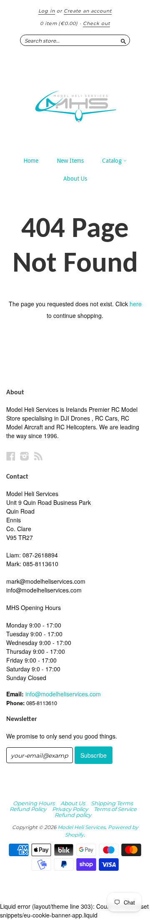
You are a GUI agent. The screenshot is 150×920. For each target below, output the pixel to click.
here (136, 304)
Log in (46, 11)
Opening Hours (34, 803)
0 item (59, 23)
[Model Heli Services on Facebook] (10, 456)
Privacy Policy (70, 809)
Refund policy (73, 815)
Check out (96, 23)
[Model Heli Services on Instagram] (24, 456)
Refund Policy (28, 809)
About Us (75, 178)
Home (30, 160)
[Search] (123, 40)
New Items (70, 160)
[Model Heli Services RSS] (38, 456)
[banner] (75, 102)
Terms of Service (115, 809)
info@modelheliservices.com (63, 694)
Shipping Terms (112, 803)
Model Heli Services (81, 827)
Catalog (112, 160)
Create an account (88, 11)
